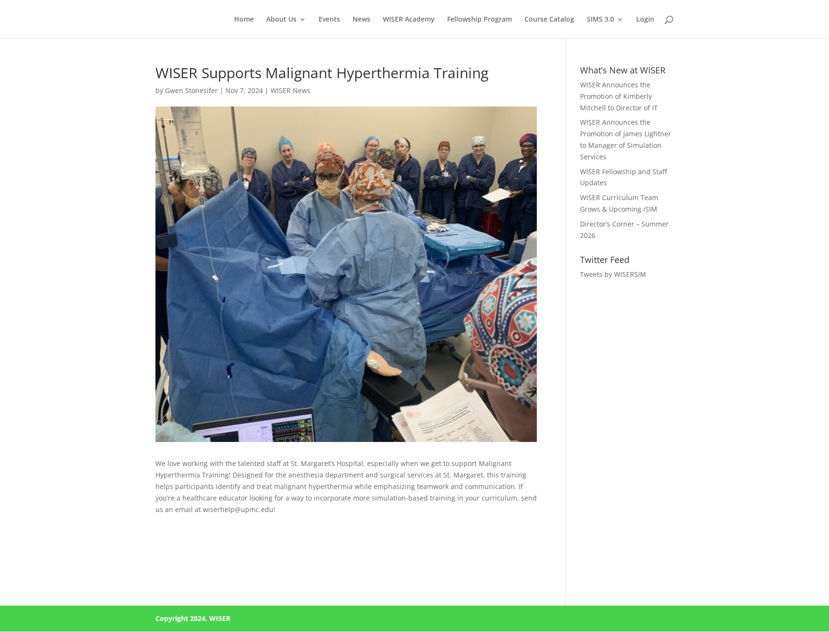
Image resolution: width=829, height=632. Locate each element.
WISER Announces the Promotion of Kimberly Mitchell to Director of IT (620, 96)
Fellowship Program (479, 20)
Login (645, 20)
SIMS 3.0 (600, 20)
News (361, 20)
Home (244, 20)
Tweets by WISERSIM (613, 274)
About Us (281, 20)
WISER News (290, 90)
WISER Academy (409, 20)
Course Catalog (549, 20)
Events (329, 20)
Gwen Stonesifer (191, 90)
